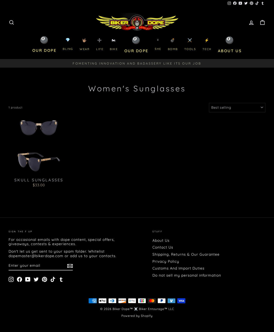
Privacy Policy (165, 261)
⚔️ (190, 44)
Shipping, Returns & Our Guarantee (186, 254)
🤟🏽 (85, 44)
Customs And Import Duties (178, 268)
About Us (161, 240)
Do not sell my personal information (186, 275)
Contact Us (162, 247)
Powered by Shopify (137, 316)
